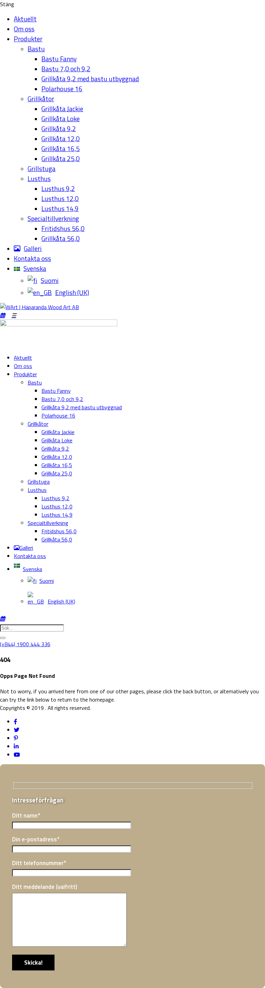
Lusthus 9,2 (58, 188)
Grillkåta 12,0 (60, 139)
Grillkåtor (41, 99)
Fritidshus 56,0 (63, 228)
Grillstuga (42, 169)
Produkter (28, 39)
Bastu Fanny (59, 59)
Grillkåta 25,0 (60, 159)
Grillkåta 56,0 (60, 238)
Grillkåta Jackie (62, 109)
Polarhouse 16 (61, 89)
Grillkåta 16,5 (60, 149)
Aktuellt (25, 19)
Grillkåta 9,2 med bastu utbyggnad (90, 79)
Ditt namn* (26, 815)
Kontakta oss (32, 258)
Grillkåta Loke (60, 119)
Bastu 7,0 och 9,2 (65, 69)
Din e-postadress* (35, 839)
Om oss (24, 29)
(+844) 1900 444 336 (25, 644)
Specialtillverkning (53, 218)
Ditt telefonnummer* (39, 863)
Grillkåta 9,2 (58, 129)
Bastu (36, 49)
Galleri (33, 248)
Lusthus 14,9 (60, 208)
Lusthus (39, 178)
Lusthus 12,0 (60, 198)
